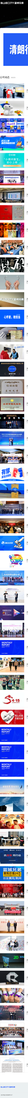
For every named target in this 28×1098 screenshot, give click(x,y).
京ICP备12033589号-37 (6, 1095)
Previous (2, 49)
